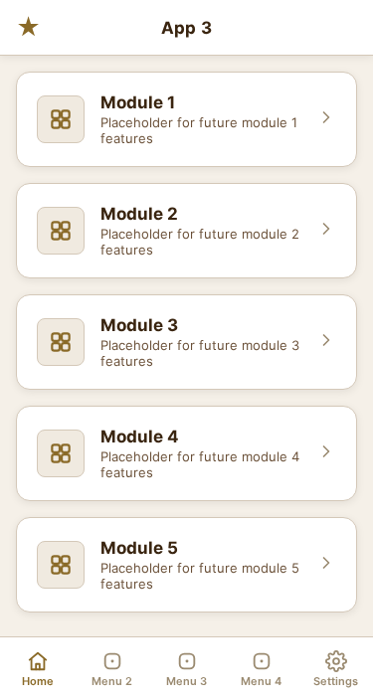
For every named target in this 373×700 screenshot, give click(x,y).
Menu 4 (261, 681)
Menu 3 (186, 681)
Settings (335, 681)
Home (38, 681)
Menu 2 (112, 681)
